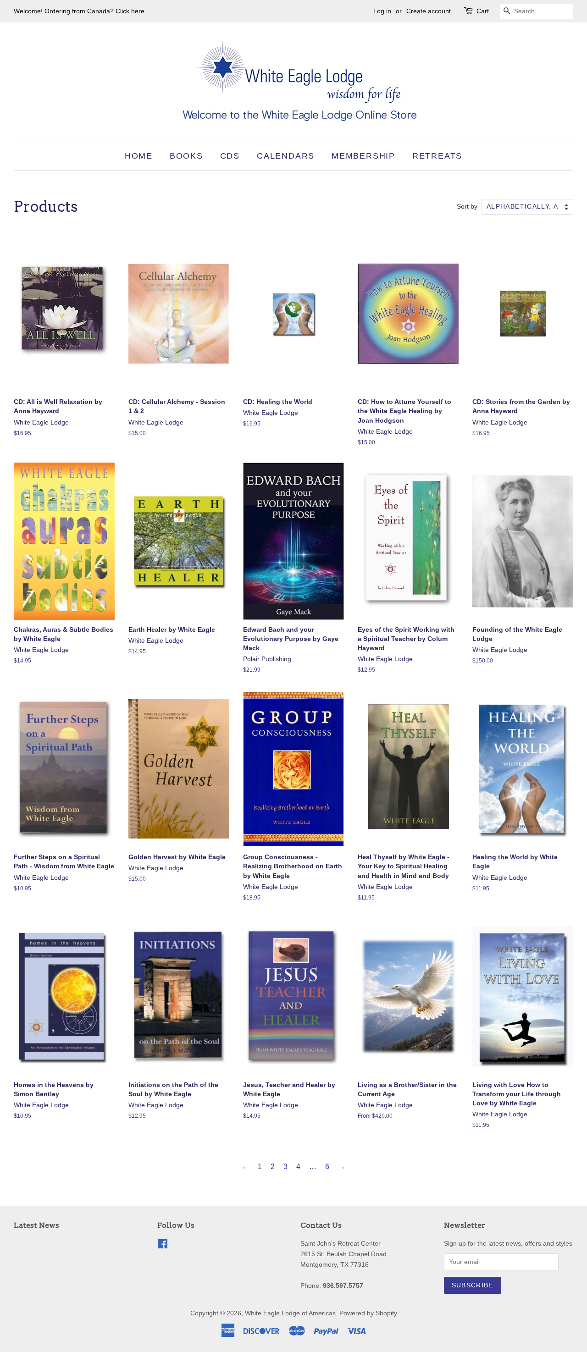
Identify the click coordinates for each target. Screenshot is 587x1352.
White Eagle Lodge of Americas (290, 1313)
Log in (382, 11)
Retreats (437, 155)
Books (186, 155)
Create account (428, 11)
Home (139, 155)
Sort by (467, 206)
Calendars (286, 155)
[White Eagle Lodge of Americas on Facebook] (162, 1245)
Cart (482, 11)
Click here (130, 11)
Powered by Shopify (368, 1313)
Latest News (36, 1225)
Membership (363, 155)
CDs (230, 155)
